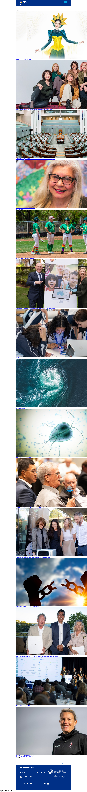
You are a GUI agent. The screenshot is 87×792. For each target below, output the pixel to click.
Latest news (48, 4)
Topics (43, 4)
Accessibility (38, 769)
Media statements (56, 4)
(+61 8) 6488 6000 (24, 772)
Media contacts (64, 4)
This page (21, 787)
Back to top (63, 763)
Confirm (1, 791)
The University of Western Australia (27, 767)
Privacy (42, 772)
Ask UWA (42, 769)
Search (65, 2)
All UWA (60, 1)
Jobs (37, 772)
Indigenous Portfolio (57, 779)
